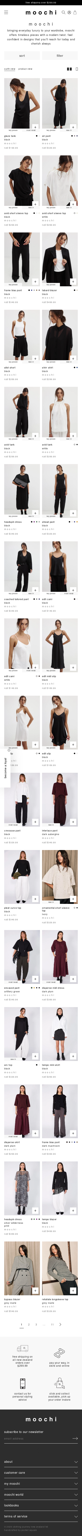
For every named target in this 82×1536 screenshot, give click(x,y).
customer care (14, 1472)
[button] (5, 768)
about (8, 1462)
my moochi (12, 1483)
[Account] (69, 12)
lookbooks (11, 1505)
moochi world (14, 1494)
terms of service (16, 1516)
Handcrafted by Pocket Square (20, 1530)
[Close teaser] (9, 750)
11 (52, 1324)
